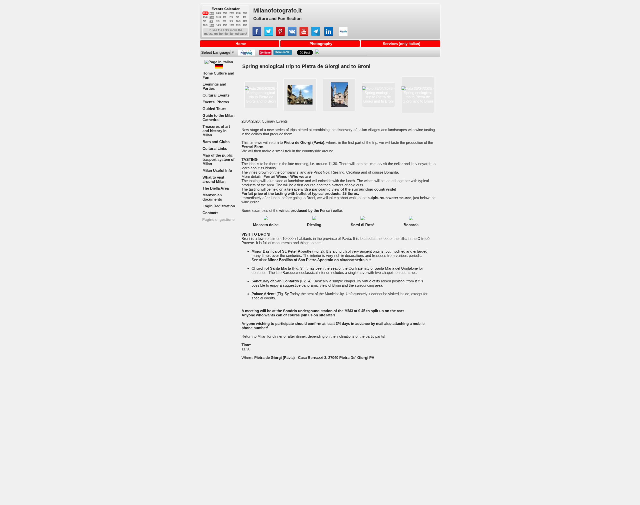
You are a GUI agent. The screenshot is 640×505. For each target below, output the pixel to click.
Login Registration (218, 206)
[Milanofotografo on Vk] (292, 34)
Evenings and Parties (214, 86)
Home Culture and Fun (218, 75)
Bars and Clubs (216, 142)
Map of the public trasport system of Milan (218, 159)
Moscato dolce (265, 225)
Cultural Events (216, 95)
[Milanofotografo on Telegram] (315, 34)
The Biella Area (215, 188)
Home (241, 44)
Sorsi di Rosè (362, 225)
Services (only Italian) (401, 44)
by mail (377, 323)
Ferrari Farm (252, 147)
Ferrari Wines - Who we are (287, 176)
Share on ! (282, 52)
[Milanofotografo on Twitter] (269, 34)
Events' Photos (215, 102)
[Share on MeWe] (246, 54)
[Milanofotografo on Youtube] (304, 34)
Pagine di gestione (218, 219)
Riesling (314, 225)
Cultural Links (214, 148)
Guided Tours (214, 109)
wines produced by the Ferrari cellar (310, 210)
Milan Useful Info (217, 170)
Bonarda (411, 225)
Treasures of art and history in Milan (216, 130)
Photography (321, 44)
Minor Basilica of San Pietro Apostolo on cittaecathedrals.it (319, 260)
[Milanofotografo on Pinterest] (280, 34)
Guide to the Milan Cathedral (218, 117)
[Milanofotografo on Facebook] (257, 34)
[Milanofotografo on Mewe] (343, 34)
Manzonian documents (212, 197)
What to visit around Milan (214, 179)
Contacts (210, 213)
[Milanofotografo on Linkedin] (329, 34)
